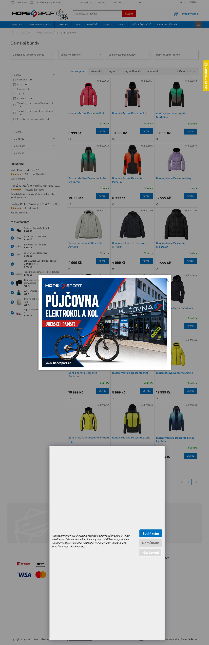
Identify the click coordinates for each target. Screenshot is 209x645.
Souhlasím (150, 533)
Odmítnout (151, 543)
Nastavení (150, 552)
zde (82, 546)
